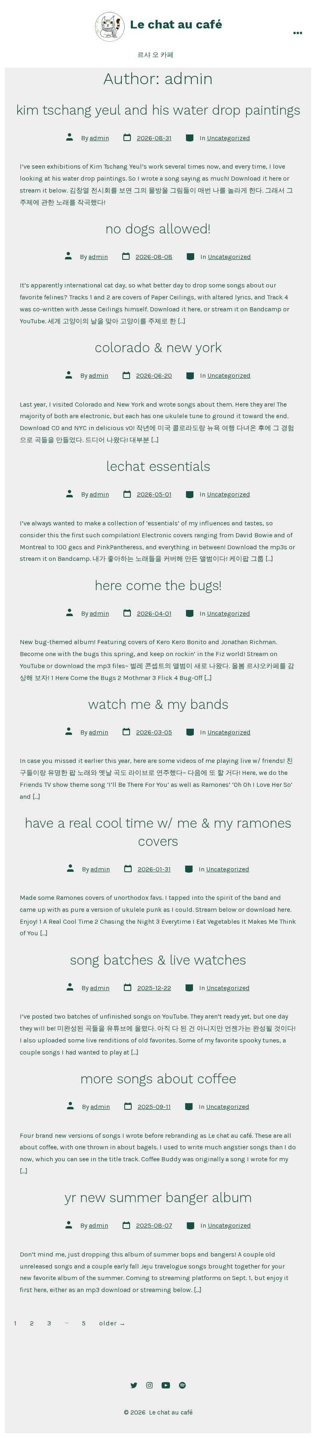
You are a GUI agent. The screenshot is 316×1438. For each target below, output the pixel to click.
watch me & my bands (158, 704)
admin (99, 138)
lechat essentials (158, 466)
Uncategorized (228, 138)
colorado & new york (158, 347)
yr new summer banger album (158, 1197)
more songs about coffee (158, 1079)
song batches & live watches (158, 960)
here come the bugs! (158, 585)
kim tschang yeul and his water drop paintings (158, 110)
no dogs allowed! (158, 229)
